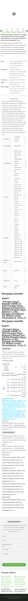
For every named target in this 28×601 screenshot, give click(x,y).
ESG (7, 596)
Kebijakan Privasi (15, 598)
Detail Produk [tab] (14, 98)
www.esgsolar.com (18, 596)
